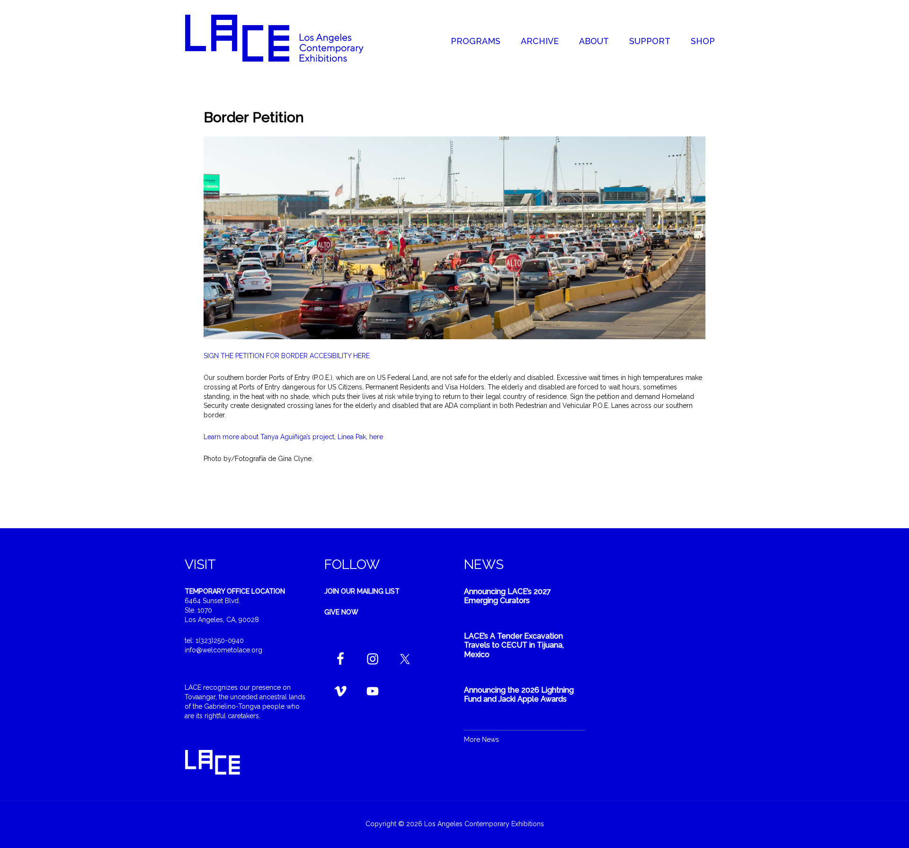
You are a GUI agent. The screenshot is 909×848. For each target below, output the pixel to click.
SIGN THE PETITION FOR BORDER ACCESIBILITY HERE (287, 356)
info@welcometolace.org (223, 650)
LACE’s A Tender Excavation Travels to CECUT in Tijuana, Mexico (514, 645)
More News (481, 739)
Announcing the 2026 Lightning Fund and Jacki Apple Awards (519, 695)
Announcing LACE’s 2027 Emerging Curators (507, 596)
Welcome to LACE (284, 38)
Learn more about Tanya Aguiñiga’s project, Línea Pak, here (293, 437)
